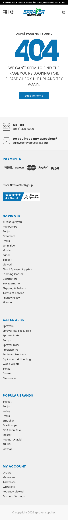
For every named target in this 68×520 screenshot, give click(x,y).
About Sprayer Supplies (17, 269)
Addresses (9, 482)
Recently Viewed (13, 491)
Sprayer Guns (11, 345)
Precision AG (10, 350)
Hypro (6, 241)
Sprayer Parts (11, 335)
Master (7, 250)
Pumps (7, 340)
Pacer (6, 255)
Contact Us (10, 279)
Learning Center (13, 274)
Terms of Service (13, 293)
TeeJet (7, 260)
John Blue (9, 245)
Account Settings (14, 496)
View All (7, 264)
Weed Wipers (11, 364)
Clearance (9, 378)
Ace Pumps (10, 226)
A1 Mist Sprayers (12, 222)
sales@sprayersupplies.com (30, 143)
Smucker (8, 420)
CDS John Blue (12, 430)
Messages (9, 477)
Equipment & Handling (17, 359)
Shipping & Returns (14, 288)
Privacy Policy (11, 298)
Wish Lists (9, 487)
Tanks (6, 368)
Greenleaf (9, 236)
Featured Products (14, 354)
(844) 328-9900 (23, 129)
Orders (7, 472)
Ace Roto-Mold (12, 439)
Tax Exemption (12, 283)
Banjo (6, 231)
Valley (6, 411)
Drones (7, 373)
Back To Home (34, 96)
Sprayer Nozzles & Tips (17, 331)
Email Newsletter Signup (18, 185)
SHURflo (7, 444)
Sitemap (8, 302)
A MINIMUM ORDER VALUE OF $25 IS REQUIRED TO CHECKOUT (34, 2)
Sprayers (8, 326)
